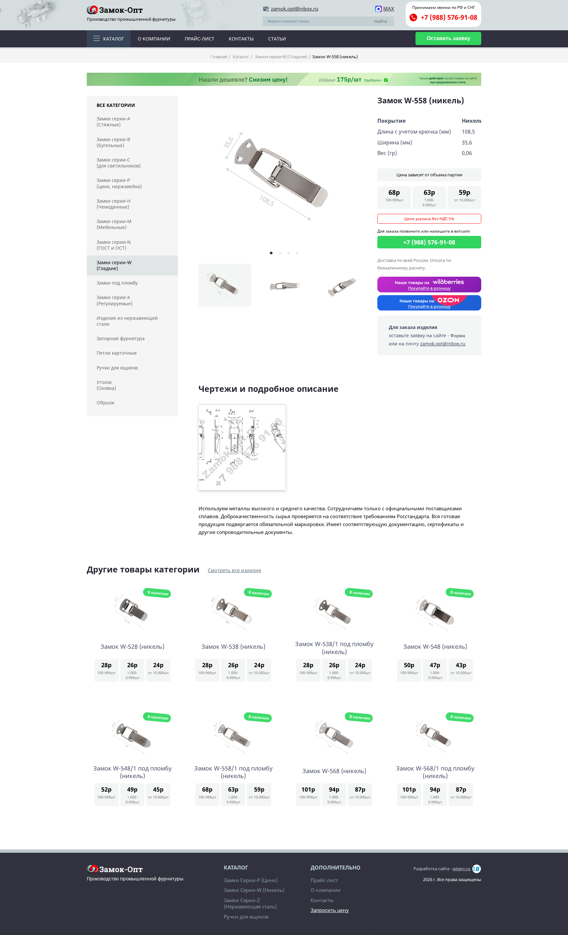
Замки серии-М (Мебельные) (114, 224)
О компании (154, 39)
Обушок (105, 402)
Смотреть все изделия (234, 570)
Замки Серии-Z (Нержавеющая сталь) (250, 903)
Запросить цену (330, 910)
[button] (271, 253)
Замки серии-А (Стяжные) (113, 121)
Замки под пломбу (117, 283)
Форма (457, 335)
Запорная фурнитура (121, 338)
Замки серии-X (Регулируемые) (114, 300)
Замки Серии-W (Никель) (254, 890)
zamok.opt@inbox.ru (294, 8)
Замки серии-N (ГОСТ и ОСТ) (114, 245)
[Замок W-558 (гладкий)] (284, 176)
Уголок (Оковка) (106, 385)
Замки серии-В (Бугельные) (113, 142)
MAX (388, 8)
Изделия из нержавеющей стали (127, 321)
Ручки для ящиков (117, 368)
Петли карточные (117, 353)
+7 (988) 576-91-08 (449, 17)
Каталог (113, 39)
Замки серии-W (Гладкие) (281, 57)
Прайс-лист (199, 39)
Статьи (277, 39)
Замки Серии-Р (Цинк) (250, 880)
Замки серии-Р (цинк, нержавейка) (119, 183)
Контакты (241, 39)
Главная (218, 57)
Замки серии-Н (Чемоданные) (113, 204)
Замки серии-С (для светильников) (119, 163)
